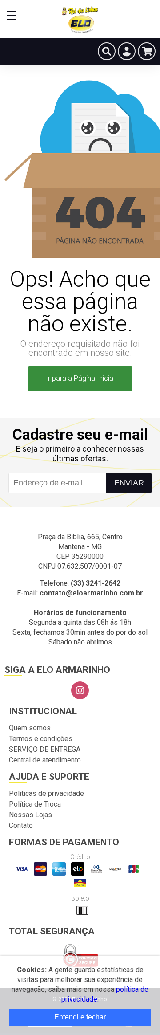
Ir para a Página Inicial (80, 378)
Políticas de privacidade (46, 793)
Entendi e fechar (80, 1017)
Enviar (129, 482)
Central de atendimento (45, 760)
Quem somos (30, 728)
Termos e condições (40, 738)
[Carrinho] (147, 51)
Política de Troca (35, 804)
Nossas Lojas (30, 815)
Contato (21, 825)
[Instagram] (80, 690)
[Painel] (127, 51)
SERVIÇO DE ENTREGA (44, 749)
